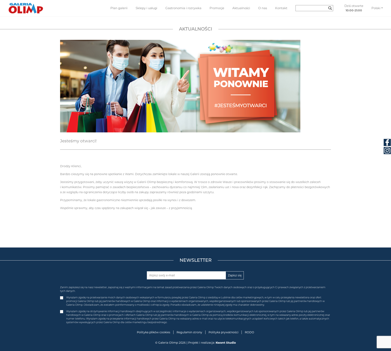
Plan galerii (118, 8)
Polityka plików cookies (153, 332)
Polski (375, 8)
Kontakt (281, 8)
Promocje (217, 8)
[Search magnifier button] (330, 8)
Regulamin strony (189, 332)
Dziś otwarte (353, 8)
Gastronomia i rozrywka (183, 8)
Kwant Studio (226, 342)
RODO (249, 332)
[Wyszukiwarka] (315, 8)
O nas (262, 8)
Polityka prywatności (223, 332)
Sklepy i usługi (146, 8)
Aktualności (241, 8)
